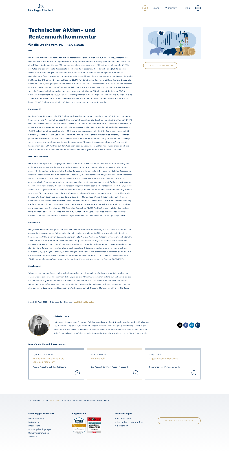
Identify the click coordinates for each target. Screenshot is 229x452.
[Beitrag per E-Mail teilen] (197, 325)
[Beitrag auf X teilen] (179, 325)
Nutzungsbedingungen (40, 429)
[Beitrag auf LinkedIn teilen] (191, 325)
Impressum (34, 425)
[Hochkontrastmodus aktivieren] (198, 8)
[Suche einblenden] (145, 8)
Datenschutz (35, 422)
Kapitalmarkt (55, 400)
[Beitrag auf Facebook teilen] (185, 325)
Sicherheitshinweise (38, 433)
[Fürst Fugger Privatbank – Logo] (41, 11)
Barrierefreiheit (36, 418)
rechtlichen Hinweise (84, 302)
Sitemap (32, 436)
